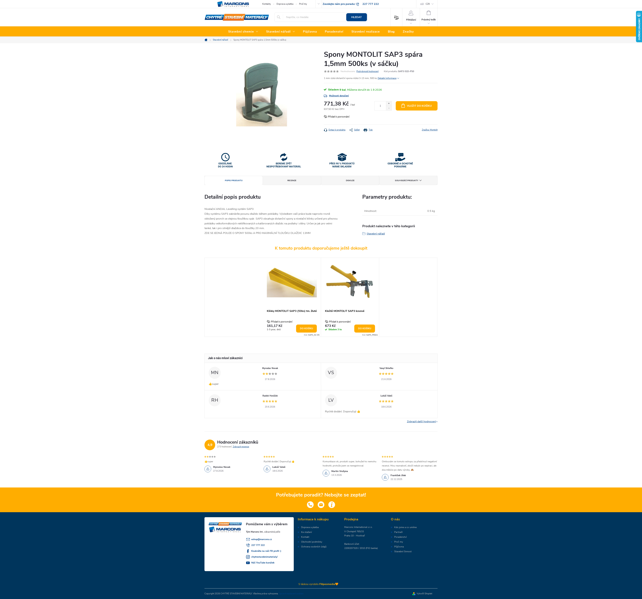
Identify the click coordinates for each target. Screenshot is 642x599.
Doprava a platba (285, 4)
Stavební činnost (403, 551)
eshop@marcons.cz (261, 539)
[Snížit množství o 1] (389, 108)
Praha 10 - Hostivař (354, 535)
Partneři (398, 532)
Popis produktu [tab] (234, 180)
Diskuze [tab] (350, 180)
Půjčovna (399, 546)
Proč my (303, 4)
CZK (428, 4)
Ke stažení (306, 532)
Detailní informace (387, 78)
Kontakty (266, 4)
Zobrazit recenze (241, 446)
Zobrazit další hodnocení (421, 421)
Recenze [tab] (291, 180)
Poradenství (400, 537)
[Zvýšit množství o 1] (389, 103)
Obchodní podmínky (311, 542)
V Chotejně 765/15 (354, 531)
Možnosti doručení (339, 95)
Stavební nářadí (376, 234)
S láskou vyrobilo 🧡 (318, 584)
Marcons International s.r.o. (358, 527)
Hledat (356, 17)
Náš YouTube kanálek (263, 562)
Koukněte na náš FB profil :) (266, 551)
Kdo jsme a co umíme (405, 527)
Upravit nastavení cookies (291, 593)
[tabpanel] (292, 297)
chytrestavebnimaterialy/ (264, 556)
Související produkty (406, 180)
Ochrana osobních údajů (314, 546)
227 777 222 (258, 545)
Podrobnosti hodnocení (367, 71)
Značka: (430, 129)
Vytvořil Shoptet (424, 593)
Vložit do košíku (419, 106)
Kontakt (305, 537)
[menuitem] (243, 31)
